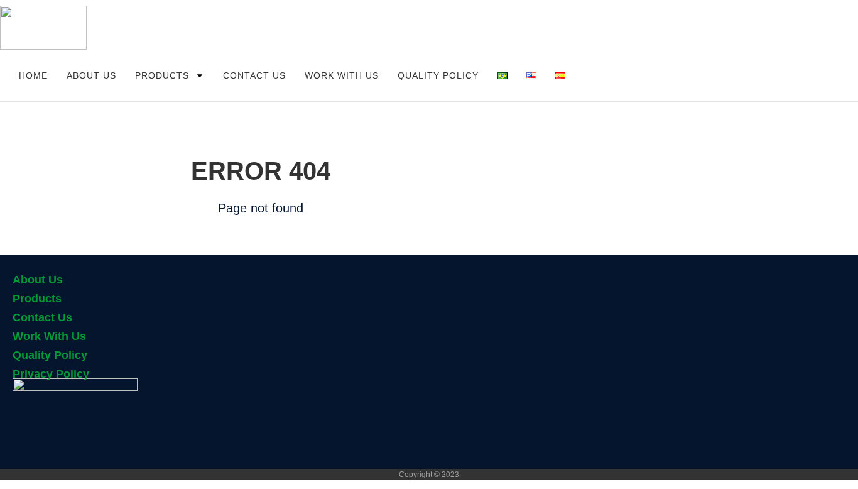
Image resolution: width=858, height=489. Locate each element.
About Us (91, 75)
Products (162, 75)
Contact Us (254, 75)
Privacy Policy (51, 374)
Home (33, 75)
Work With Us (342, 75)
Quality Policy (438, 75)
